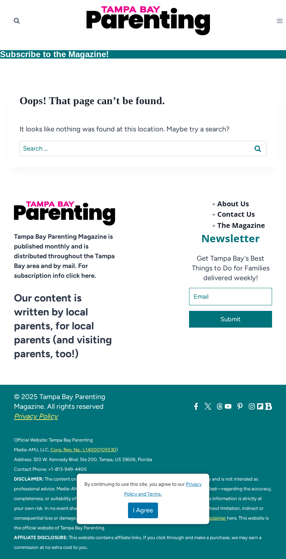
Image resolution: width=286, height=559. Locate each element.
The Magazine (241, 225)
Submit (230, 319)
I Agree (143, 510)
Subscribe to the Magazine (53, 54)
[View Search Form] (16, 21)
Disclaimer (216, 518)
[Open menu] (281, 20)
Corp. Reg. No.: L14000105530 (83, 449)
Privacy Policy (36, 416)
